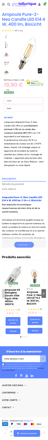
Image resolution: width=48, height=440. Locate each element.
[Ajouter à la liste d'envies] (43, 433)
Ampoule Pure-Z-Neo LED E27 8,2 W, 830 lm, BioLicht (34, 297)
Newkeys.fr (28, 420)
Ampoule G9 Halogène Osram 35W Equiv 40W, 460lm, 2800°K (12, 297)
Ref (5, 79)
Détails (13, 331)
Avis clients (9, 189)
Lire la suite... (23, 244)
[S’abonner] (43, 358)
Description (9, 178)
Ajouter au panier (28, 433)
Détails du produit (13, 184)
